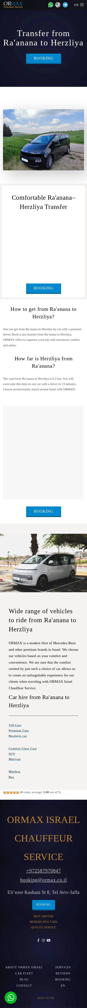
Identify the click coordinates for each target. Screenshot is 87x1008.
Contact (24, 985)
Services (63, 967)
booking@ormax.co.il (43, 879)
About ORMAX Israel (24, 967)
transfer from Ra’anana (22, 225)
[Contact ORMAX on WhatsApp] (49, 4)
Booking (43, 58)
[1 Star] (4, 792)
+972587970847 (43, 870)
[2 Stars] (8, 792)
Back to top (45, 998)
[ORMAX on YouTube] (48, 940)
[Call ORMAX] (56, 4)
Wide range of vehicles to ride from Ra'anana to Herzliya (42, 620)
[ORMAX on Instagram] (43, 940)
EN (63, 985)
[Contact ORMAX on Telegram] (64, 4)
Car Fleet (24, 973)
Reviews (63, 973)
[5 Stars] (17, 792)
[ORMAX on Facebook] (38, 940)
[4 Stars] (14, 792)
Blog (24, 979)
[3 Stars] (11, 792)
